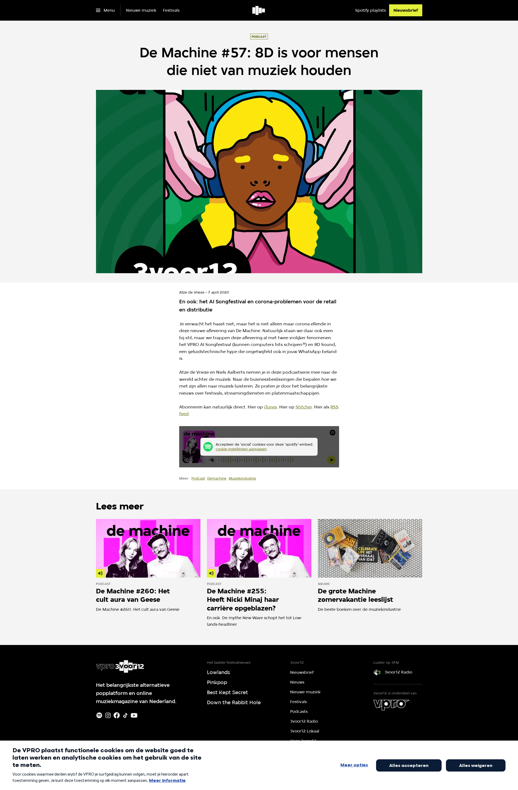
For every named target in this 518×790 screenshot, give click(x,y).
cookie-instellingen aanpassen (241, 449)
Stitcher (304, 407)
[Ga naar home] (259, 10)
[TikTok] (125, 715)
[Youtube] (134, 715)
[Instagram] (108, 715)
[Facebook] (116, 715)
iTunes (270, 407)
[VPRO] (391, 705)
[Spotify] (99, 715)
